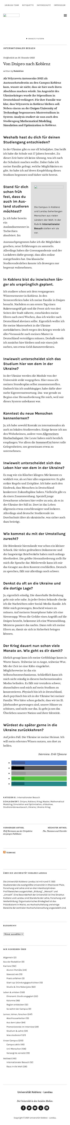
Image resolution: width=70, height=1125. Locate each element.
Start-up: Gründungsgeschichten (23, 982)
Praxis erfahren (14, 978)
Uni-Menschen (14, 1049)
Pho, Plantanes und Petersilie (55, 829)
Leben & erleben (11, 992)
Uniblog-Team (12, 5)
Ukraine (32, 807)
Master (46, 801)
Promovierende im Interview (20, 1027)
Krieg (39, 801)
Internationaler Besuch (19, 48)
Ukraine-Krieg (43, 807)
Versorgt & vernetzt (16, 1053)
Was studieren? (14, 1035)
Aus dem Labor (14, 1022)
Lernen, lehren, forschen (15, 1014)
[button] (18, 763)
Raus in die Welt (14, 1066)
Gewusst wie (13, 974)
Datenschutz (44, 5)
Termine (11, 853)
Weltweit (7, 1058)
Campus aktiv (13, 1044)
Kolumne (11, 1000)
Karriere (7, 966)
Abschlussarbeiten (16, 1018)
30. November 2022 (26, 58)
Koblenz (32, 801)
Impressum (59, 5)
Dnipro (23, 801)
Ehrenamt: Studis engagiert (20, 996)
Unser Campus (10, 1040)
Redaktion (19, 71)
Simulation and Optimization (27, 804)
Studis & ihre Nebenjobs (19, 987)
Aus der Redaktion (12, 961)
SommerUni (44, 442)
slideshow (48, 804)
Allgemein (8, 957)
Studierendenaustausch (15, 807)
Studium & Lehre (15, 1031)
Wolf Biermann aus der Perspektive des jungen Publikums (17, 831)
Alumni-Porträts (14, 970)
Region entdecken (15, 1004)
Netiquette (28, 5)
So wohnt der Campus (17, 1009)
